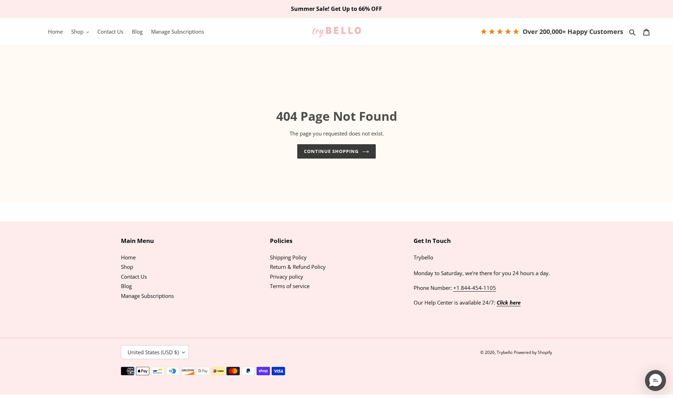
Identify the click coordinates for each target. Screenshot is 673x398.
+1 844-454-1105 (474, 287)
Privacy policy (286, 276)
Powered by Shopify (533, 352)
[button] (655, 380)
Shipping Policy (288, 257)
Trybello (504, 352)
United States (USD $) (153, 352)
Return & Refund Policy (298, 266)
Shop (127, 266)
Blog (126, 285)
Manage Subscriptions (147, 295)
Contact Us (134, 276)
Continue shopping (331, 151)
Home (128, 257)
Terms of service (290, 285)
